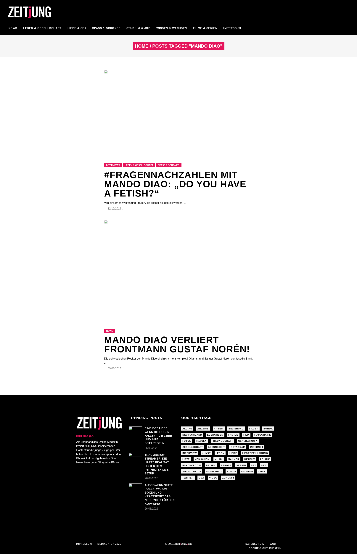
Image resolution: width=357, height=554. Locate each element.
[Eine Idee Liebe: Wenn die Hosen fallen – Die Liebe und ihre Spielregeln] (135, 430)
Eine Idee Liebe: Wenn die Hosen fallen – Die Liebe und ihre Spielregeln (158, 436)
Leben (220, 453)
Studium (247, 471)
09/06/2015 (115, 368)
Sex (253, 465)
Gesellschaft (192, 447)
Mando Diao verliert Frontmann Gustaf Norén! (177, 344)
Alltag (187, 428)
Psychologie (191, 465)
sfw (264, 465)
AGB (273, 544)
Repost (226, 465)
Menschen (202, 459)
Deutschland (192, 435)
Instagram (237, 447)
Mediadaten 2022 (109, 544)
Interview (189, 453)
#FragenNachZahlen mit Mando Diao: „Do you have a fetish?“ (175, 184)
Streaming (214, 471)
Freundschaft (222, 441)
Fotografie (262, 435)
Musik (219, 459)
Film (246, 435)
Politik (265, 459)
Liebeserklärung (255, 453)
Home (141, 46)
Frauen (201, 441)
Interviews (113, 165)
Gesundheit (216, 447)
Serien (241, 465)
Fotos (186, 441)
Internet (256, 447)
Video (213, 477)
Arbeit (218, 428)
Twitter (188, 477)
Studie (231, 471)
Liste (186, 459)
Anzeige (203, 428)
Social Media (191, 471)
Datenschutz (255, 544)
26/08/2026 (151, 448)
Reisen (211, 465)
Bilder (253, 428)
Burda (268, 428)
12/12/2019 (115, 208)
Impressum (84, 544)
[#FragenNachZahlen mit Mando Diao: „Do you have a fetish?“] (178, 112)
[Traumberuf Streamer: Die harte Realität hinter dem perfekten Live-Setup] (135, 457)
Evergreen (215, 435)
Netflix (249, 459)
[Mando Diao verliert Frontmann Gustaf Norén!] (178, 269)
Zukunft (228, 477)
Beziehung (236, 428)
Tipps (262, 471)
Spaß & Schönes (168, 165)
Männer (233, 459)
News (109, 331)
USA (201, 477)
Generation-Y (248, 441)
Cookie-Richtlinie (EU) (265, 548)
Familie (233, 435)
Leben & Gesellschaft (139, 165)
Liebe (233, 453)
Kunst (206, 453)
